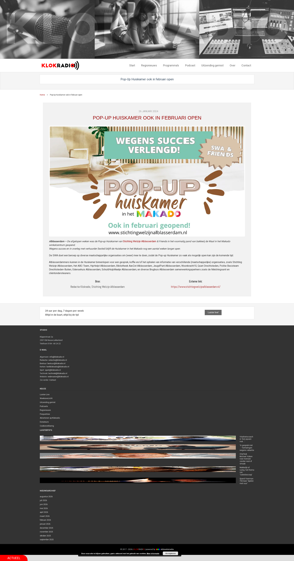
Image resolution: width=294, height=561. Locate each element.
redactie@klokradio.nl (57, 360)
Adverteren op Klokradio (50, 418)
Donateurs (44, 422)
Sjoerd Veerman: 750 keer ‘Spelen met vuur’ (247, 481)
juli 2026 (43, 500)
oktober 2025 (45, 536)
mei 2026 (44, 508)
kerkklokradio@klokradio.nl (58, 367)
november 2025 (46, 532)
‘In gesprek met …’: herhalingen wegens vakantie (247, 447)
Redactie (43, 360)
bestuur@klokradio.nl (56, 363)
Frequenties (45, 414)
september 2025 (47, 540)
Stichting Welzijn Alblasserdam (139, 241)
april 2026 (44, 512)
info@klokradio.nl (56, 357)
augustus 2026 (46, 497)
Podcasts (44, 406)
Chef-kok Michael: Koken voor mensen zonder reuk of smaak (246, 459)
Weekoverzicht (46, 398)
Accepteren (170, 553)
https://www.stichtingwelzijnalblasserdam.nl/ (195, 287)
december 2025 (46, 528)
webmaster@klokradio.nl (58, 377)
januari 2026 (45, 524)
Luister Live (44, 394)
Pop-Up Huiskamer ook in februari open (147, 118)
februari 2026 (45, 520)
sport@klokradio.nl (53, 370)
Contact (52, 380)
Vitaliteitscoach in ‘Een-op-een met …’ (246, 439)
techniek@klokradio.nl (57, 373)
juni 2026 (44, 504)
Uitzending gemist (47, 402)
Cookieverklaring (47, 426)
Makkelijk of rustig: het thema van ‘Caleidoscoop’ (247, 471)
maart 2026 (45, 516)
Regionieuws (45, 410)
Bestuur (43, 363)
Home (42, 95)
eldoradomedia (167, 549)
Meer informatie (153, 553)
